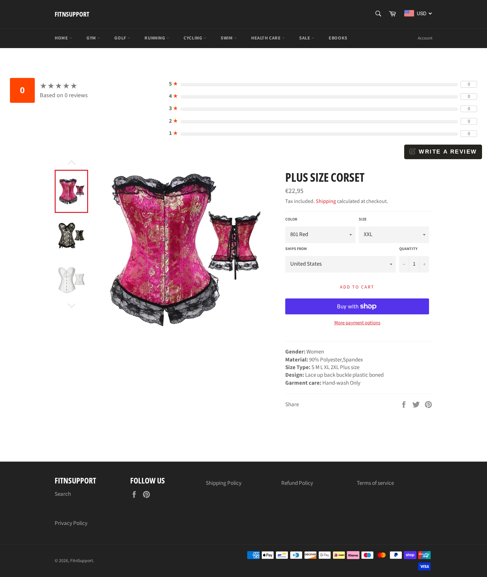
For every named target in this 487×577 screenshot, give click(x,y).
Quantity (408, 249)
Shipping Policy (224, 483)
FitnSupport (72, 14)
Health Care (266, 38)
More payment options (357, 323)
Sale (305, 38)
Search (63, 494)
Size (363, 219)
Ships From (296, 249)
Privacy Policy (71, 523)
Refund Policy (297, 483)
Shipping (326, 201)
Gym (91, 38)
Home (62, 38)
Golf (120, 38)
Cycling (193, 38)
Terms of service (375, 483)
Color (291, 219)
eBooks (338, 38)
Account (425, 38)
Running (155, 38)
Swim (227, 38)
